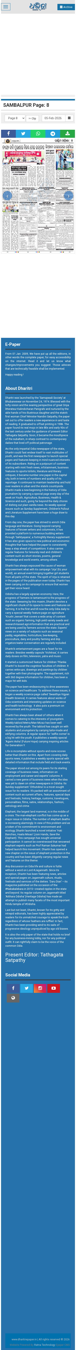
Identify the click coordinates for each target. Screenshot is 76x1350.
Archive (67, 7)
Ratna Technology (44, 1344)
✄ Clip (32, 118)
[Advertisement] (38, 54)
